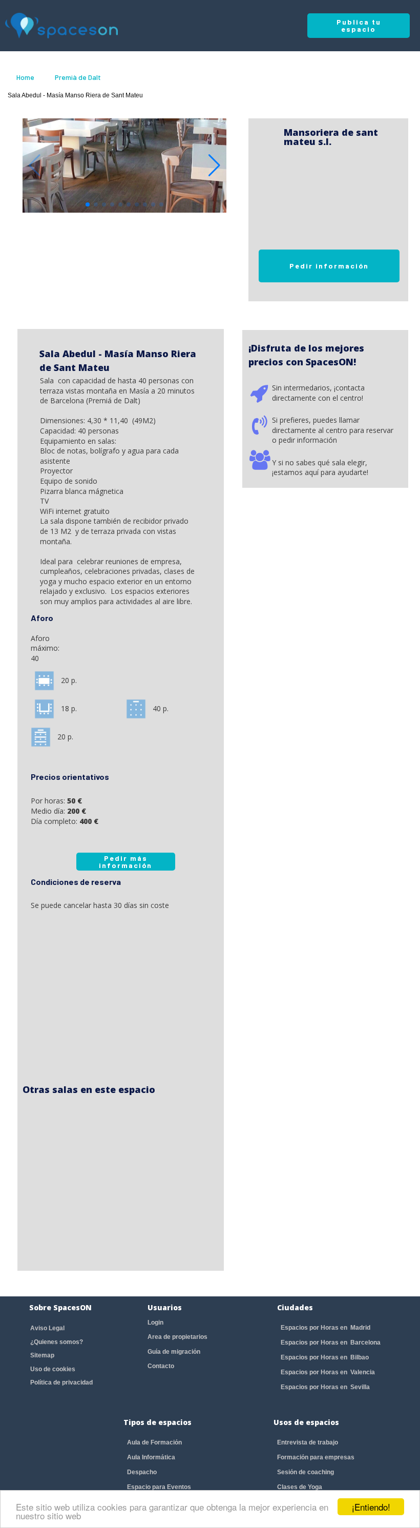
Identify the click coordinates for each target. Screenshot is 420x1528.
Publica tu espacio (359, 25)
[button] (214, 165)
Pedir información (329, 265)
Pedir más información (125, 862)
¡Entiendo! (371, 1506)
